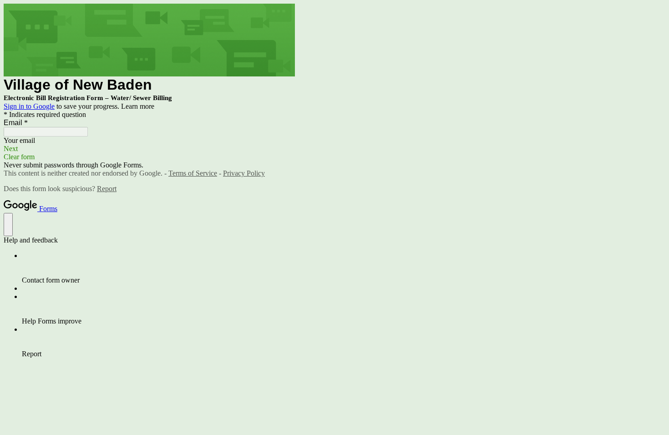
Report (107, 188)
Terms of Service (192, 173)
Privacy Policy (244, 173)
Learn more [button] (137, 106)
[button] (334, 149)
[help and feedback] (8, 224)
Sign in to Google (29, 106)
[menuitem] (343, 268)
